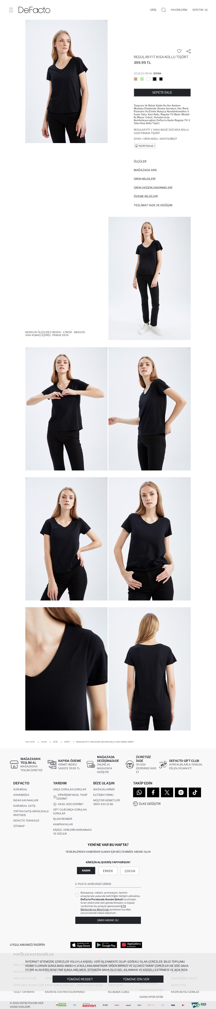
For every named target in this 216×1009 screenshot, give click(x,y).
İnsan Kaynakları (25, 800)
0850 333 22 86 (103, 804)
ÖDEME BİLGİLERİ (146, 196)
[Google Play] (106, 944)
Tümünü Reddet (80, 979)
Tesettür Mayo (23, 991)
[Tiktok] (195, 792)
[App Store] (81, 944)
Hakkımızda (21, 794)
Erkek (108, 871)
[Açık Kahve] (136, 79)
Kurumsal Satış (24, 805)
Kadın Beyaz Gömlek (185, 991)
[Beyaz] (148, 79)
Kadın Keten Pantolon (60, 991)
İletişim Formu (103, 794)
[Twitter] (167, 792)
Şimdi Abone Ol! (108, 920)
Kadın (86, 870)
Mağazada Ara (145, 170)
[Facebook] (153, 792)
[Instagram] (181, 792)
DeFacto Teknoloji (26, 820)
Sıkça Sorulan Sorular (69, 789)
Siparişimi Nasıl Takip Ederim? (72, 796)
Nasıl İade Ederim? (70, 804)
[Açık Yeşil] (142, 79)
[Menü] (11, 9)
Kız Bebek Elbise (119, 991)
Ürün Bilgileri (144, 179)
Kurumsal (20, 789)
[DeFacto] (34, 10)
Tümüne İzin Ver (136, 979)
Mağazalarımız (104, 789)
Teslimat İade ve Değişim (153, 205)
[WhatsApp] (139, 792)
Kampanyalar (63, 824)
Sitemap (19, 826)
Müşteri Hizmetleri (106, 800)
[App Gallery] (131, 944)
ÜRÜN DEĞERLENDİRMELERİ (153, 187)
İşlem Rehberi (62, 818)
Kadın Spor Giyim (151, 996)
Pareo (80, 991)
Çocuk (130, 871)
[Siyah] (155, 79)
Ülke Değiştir (150, 803)
